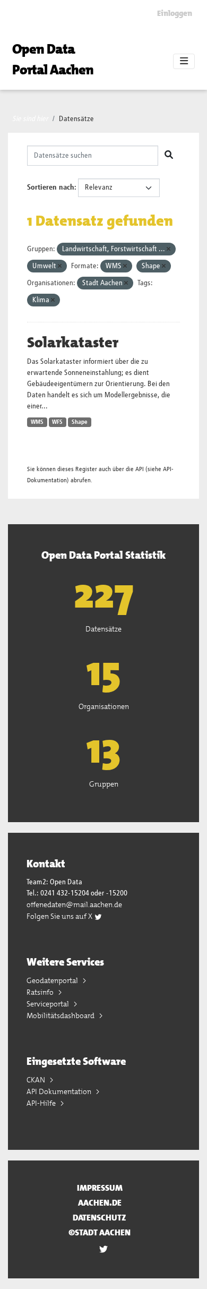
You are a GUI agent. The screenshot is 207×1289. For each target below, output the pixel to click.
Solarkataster (72, 342)
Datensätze (76, 119)
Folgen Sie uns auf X (60, 916)
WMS (37, 422)
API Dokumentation (60, 1091)
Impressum (100, 1187)
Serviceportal (49, 1004)
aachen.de (100, 1202)
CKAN (37, 1080)
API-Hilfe (42, 1103)
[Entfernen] (168, 249)
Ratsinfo (41, 992)
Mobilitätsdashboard (61, 1015)
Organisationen (104, 706)
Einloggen (174, 13)
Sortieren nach (50, 187)
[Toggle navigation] (184, 62)
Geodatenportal (53, 980)
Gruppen (103, 784)
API (139, 469)
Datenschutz (99, 1217)
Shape (80, 422)
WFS (57, 422)
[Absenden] (169, 156)
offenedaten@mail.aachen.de (74, 904)
